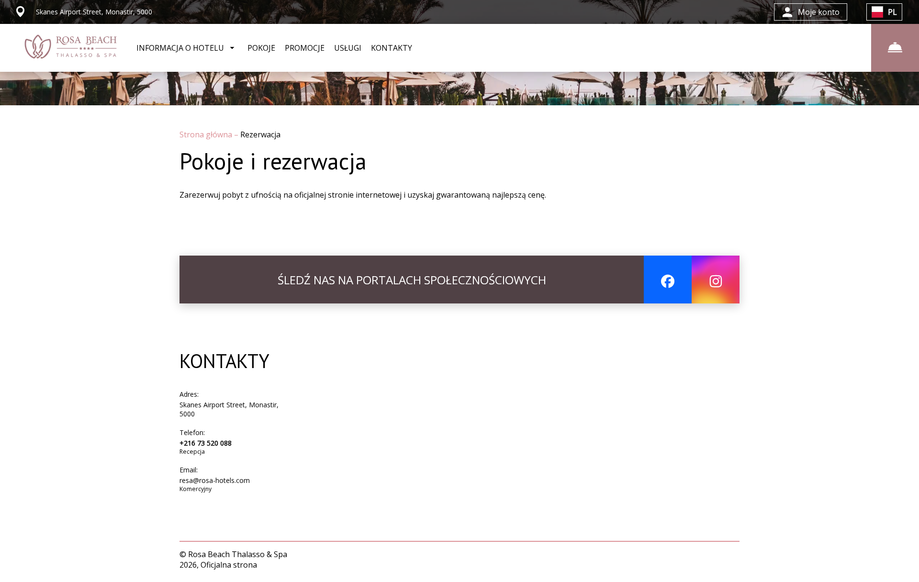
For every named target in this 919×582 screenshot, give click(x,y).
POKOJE (261, 48)
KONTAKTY (391, 48)
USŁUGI (347, 48)
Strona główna (206, 134)
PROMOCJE (305, 48)
